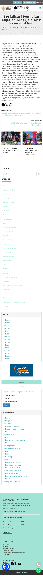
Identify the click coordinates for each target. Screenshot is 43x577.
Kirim (6, 405)
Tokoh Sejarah (7, 260)
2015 (8, 350)
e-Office (5, 547)
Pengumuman (7, 298)
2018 (8, 342)
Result (22, 387)
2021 (8, 334)
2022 (8, 331)
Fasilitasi (6, 289)
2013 (8, 356)
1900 (8, 359)
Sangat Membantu (11, 401)
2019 (8, 339)
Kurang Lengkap (10, 395)
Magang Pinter (29, 2)
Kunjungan (6, 244)
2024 (8, 325)
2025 (8, 323)
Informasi (6, 211)
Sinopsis (5, 306)
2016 (8, 348)
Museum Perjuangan (9, 256)
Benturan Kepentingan (10, 277)
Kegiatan (6, 198)
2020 (8, 337)
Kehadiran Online (8, 549)
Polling (21, 382)
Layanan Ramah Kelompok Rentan (14, 302)
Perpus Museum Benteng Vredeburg (14, 552)
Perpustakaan (7, 252)
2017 (8, 345)
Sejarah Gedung (8, 240)
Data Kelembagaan (9, 294)
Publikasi (6, 281)
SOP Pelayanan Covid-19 (10, 248)
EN (42, 2)
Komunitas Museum (9, 227)
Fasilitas (5, 206)
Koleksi (5, 194)
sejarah (5, 235)
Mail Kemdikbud (8, 550)
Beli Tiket (17, 2)
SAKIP (5, 269)
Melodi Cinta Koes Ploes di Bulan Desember (26, 124)
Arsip (6, 315)
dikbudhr (5, 545)
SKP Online (6, 554)
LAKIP (5, 265)
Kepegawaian (7, 219)
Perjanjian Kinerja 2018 (10, 202)
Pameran (6, 215)
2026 (8, 320)
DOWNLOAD (8, 412)
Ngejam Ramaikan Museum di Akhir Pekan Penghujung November (21, 114)
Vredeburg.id (23, 572)
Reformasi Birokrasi (9, 190)
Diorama (5, 273)
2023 (8, 328)
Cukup (7, 398)
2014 (8, 353)
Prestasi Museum (8, 231)
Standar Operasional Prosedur (12, 285)
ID (38, 2)
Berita (5, 186)
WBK (4, 223)
